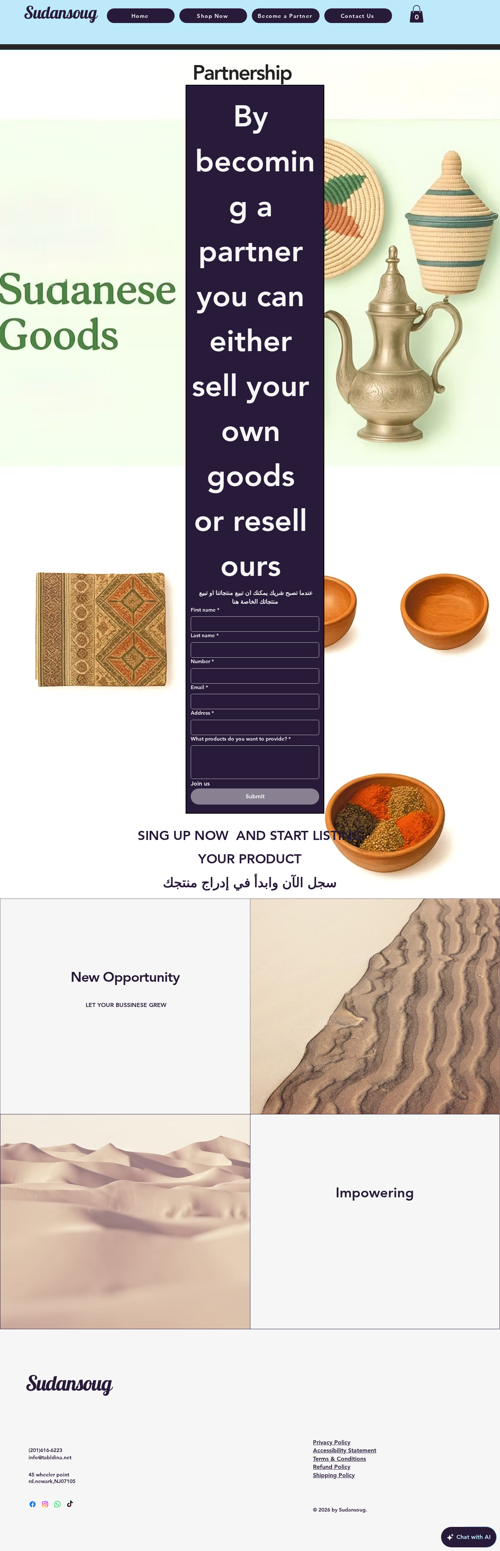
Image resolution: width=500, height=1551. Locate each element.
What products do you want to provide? (241, 738)
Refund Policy (331, 1466)
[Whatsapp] (57, 1504)
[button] (416, 14)
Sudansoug (68, 1383)
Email (199, 687)
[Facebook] (33, 1504)
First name (205, 610)
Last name (205, 635)
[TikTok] (70, 1504)
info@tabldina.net (50, 1457)
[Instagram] (45, 1504)
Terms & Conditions (339, 1458)
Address (202, 713)
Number (202, 661)
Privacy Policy (331, 1442)
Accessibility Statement (344, 1450)
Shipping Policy (334, 1475)
